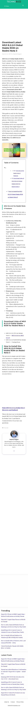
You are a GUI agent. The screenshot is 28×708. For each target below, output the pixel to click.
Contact (13, 702)
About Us (6, 702)
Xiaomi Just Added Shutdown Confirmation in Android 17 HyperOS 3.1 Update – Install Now (13, 671)
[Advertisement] (14, 26)
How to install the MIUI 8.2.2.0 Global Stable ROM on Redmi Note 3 (15, 194)
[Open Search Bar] (23, 5)
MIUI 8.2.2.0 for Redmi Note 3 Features (18, 173)
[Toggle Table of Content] (5, 168)
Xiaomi (6, 428)
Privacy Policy (20, 702)
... (14, 450)
